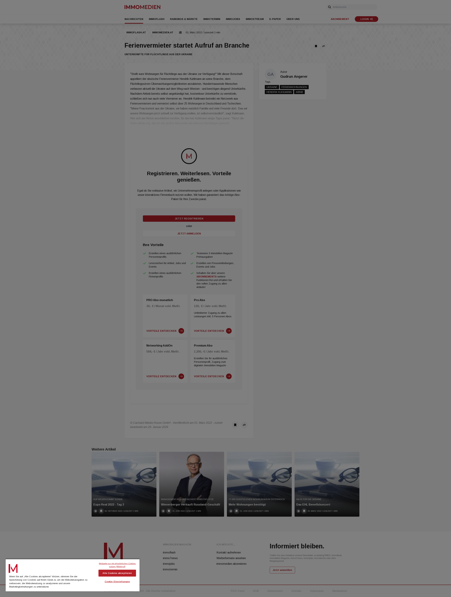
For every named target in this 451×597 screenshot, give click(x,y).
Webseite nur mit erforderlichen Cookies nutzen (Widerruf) (117, 565)
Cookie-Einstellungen (117, 581)
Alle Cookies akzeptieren (117, 573)
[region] (73, 575)
